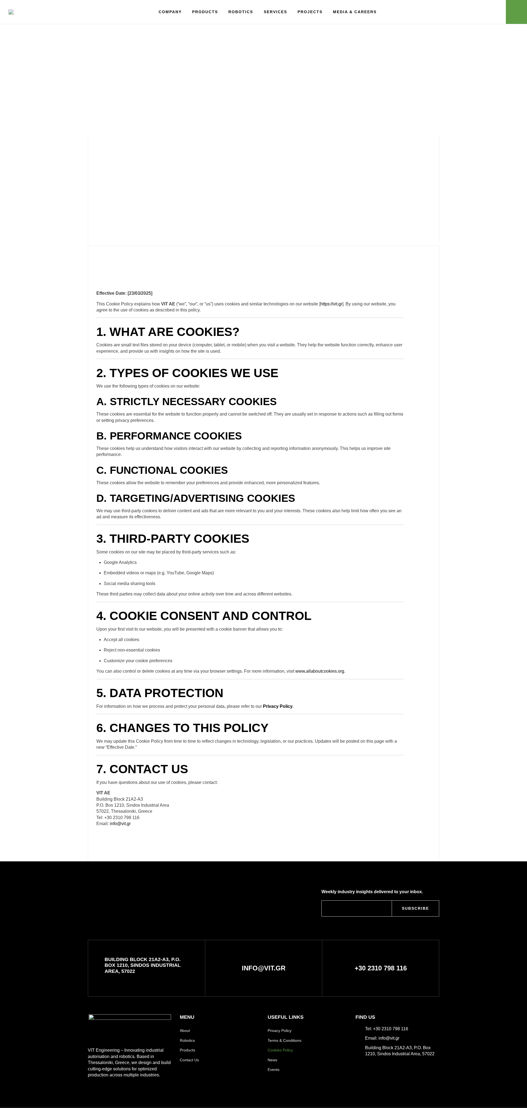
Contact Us (189, 1060)
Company (170, 12)
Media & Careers (355, 12)
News (272, 1060)
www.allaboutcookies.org (319, 671)
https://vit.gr (331, 304)
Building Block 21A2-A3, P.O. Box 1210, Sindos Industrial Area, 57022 (143, 965)
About (185, 1030)
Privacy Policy (278, 706)
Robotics (240, 12)
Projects (310, 12)
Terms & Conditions (284, 1040)
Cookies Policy (280, 1050)
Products (205, 12)
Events (273, 1069)
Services (275, 12)
